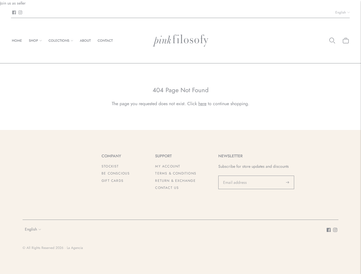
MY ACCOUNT (167, 166)
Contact (105, 40)
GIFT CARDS (113, 180)
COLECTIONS (59, 40)
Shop (33, 40)
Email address (234, 175)
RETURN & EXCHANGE (175, 180)
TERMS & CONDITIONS (175, 173)
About (85, 40)
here (202, 103)
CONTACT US (167, 187)
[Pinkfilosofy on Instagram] (20, 12)
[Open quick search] (332, 40)
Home (17, 40)
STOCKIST (110, 166)
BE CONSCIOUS (116, 173)
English (340, 12)
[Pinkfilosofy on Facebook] (14, 12)
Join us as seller (13, 3)
